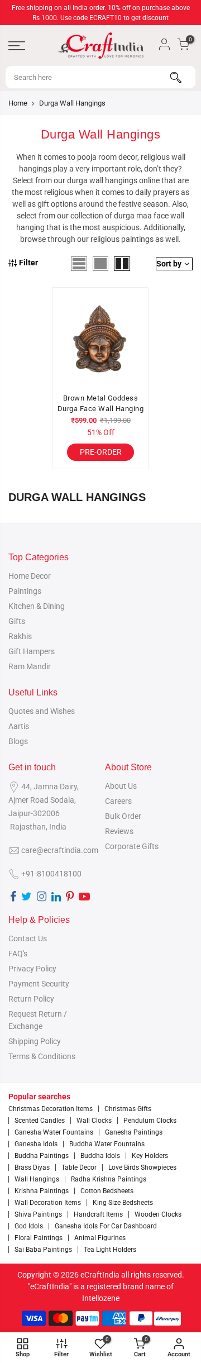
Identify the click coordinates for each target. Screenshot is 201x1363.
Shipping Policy (34, 1041)
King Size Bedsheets (123, 1203)
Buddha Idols (100, 1156)
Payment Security (38, 983)
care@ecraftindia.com (59, 850)
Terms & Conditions (41, 1056)
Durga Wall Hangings (72, 103)
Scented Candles (40, 1120)
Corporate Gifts (132, 846)
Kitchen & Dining (36, 606)
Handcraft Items (98, 1214)
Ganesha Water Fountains (54, 1132)
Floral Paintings (39, 1238)
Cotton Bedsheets (106, 1191)
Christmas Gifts (127, 1109)
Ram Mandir (29, 666)
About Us (121, 785)
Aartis (18, 726)
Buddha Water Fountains (107, 1144)
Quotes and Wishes (41, 711)
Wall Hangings (37, 1179)
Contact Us (27, 938)
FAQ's (17, 953)
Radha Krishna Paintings (108, 1179)
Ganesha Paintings (133, 1132)
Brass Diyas (32, 1167)
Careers (118, 801)
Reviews (119, 831)
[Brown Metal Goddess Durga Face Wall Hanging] (100, 340)
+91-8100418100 (51, 873)
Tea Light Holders (110, 1250)
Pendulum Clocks (149, 1120)
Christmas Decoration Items (50, 1109)
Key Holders (150, 1156)
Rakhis (20, 636)
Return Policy (31, 998)
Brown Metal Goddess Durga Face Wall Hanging (101, 403)
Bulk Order (123, 816)
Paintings (24, 591)
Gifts (16, 621)
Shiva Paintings (38, 1214)
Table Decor (79, 1167)
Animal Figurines (100, 1238)
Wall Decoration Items (48, 1203)
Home (17, 103)
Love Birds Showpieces (142, 1167)
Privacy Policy (32, 968)
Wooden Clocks (158, 1214)
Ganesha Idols (36, 1144)
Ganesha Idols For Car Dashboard (106, 1226)
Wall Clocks (94, 1120)
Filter (28, 262)
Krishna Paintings (42, 1191)
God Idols (29, 1226)
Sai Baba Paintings (43, 1250)
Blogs (18, 741)
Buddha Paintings (42, 1156)
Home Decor (29, 575)
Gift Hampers (31, 651)
